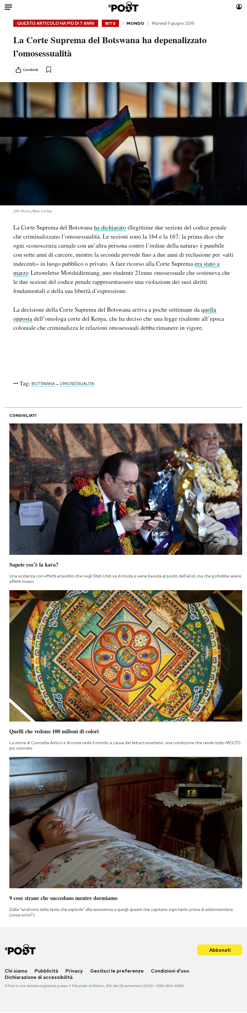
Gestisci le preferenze (117, 971)
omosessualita (77, 383)
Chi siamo (16, 971)
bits (110, 23)
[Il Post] (123, 7)
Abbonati (220, 950)
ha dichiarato (110, 227)
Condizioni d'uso (170, 971)
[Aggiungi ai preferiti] (49, 70)
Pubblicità (46, 971)
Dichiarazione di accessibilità (39, 977)
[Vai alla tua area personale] (239, 7)
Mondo (135, 23)
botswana (43, 383)
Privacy (74, 971)
